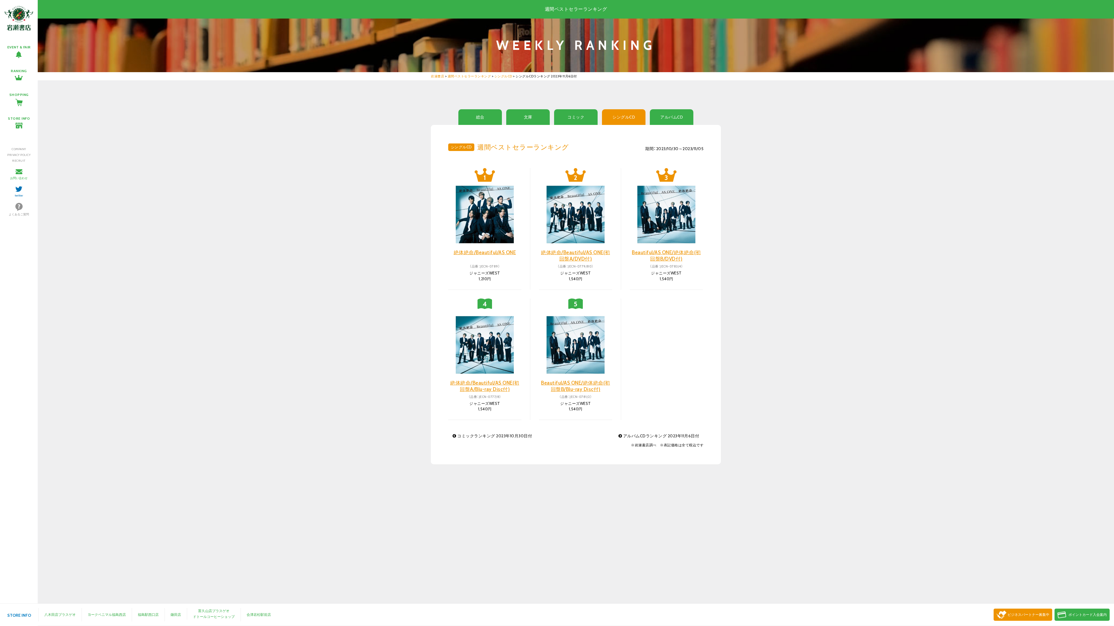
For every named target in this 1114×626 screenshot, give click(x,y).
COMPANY (19, 149)
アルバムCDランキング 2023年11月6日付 (660, 435)
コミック (575, 117)
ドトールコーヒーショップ (214, 616)
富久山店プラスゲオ (213, 611)
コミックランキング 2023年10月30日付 (494, 435)
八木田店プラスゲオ (60, 614)
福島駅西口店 (148, 614)
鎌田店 (176, 614)
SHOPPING (19, 94)
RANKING (19, 71)
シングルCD (623, 117)
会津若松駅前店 (259, 614)
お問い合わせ (19, 178)
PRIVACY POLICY (18, 155)
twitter (19, 195)
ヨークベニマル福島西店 (107, 614)
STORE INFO (19, 118)
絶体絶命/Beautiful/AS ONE (485, 252)
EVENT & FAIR (19, 47)
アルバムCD (671, 117)
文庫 (528, 117)
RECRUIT (19, 161)
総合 (480, 117)
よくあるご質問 (19, 214)
